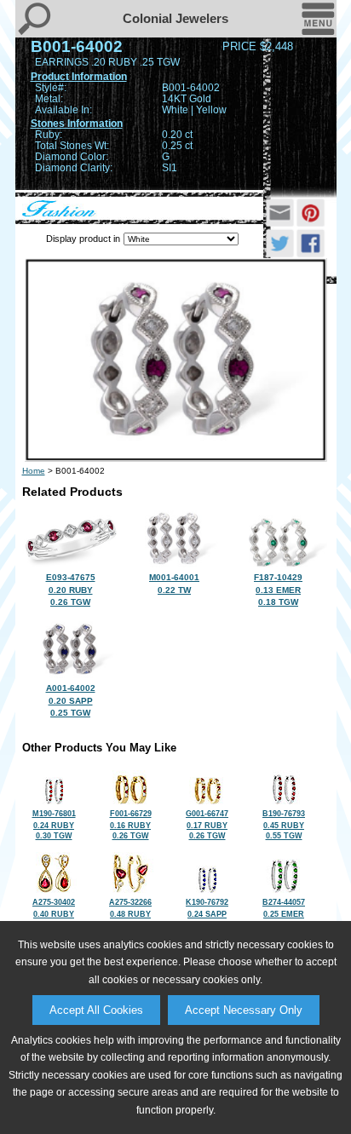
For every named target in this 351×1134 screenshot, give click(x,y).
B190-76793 (283, 824)
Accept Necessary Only (243, 1010)
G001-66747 (207, 824)
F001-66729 (131, 824)
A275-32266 (130, 913)
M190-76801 (54, 824)
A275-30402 (53, 913)
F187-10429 (278, 590)
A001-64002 (70, 700)
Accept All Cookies (96, 1010)
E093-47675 (70, 590)
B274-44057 (283, 913)
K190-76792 (207, 913)
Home (33, 470)
